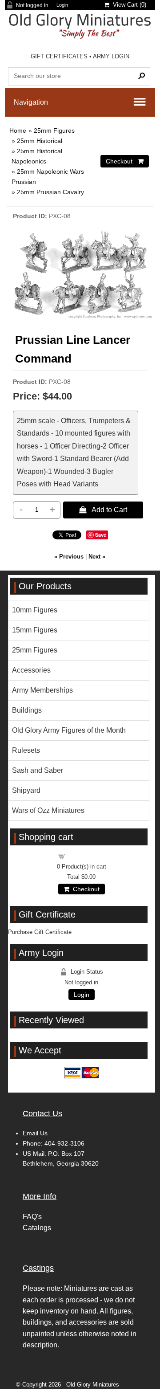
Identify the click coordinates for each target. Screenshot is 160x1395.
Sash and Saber (37, 770)
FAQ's (32, 1216)
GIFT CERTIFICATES (59, 56)
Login (62, 5)
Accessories (31, 670)
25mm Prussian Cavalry (50, 192)
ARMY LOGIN (111, 56)
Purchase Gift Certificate (40, 932)
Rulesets (26, 750)
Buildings (27, 710)
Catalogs (37, 1228)
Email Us (35, 1133)
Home (17, 130)
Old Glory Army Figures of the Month (69, 730)
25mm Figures (54, 130)
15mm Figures (34, 630)
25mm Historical (39, 140)
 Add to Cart (103, 509)
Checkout (84, 889)
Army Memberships (42, 690)
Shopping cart (86, 855)
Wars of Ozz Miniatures (48, 810)
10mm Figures (34, 610)
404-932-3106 (64, 1143)
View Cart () (127, 4)
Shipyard (26, 790)
